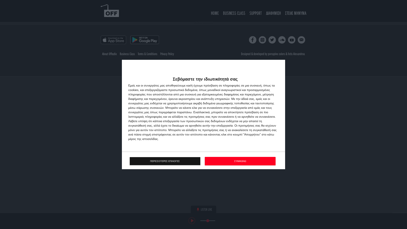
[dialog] (203, 114)
